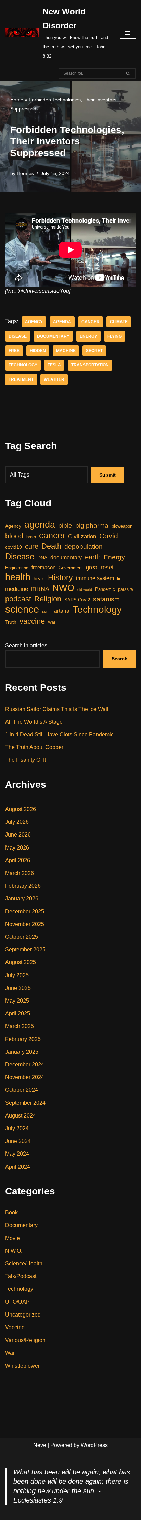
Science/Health (23, 1263)
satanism (106, 599)
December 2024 (24, 1064)
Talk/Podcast (20, 1276)
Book (11, 1212)
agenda (62, 321)
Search (120, 659)
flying (114, 336)
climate (119, 321)
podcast (18, 599)
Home (16, 99)
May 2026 (17, 848)
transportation (90, 365)
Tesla (54, 365)
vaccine (32, 621)
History (60, 577)
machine (66, 350)
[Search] (128, 73)
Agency (34, 321)
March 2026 (19, 873)
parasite (125, 589)
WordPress (94, 1445)
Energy (88, 336)
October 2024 (21, 1090)
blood (14, 536)
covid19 (13, 547)
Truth (10, 622)
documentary (53, 336)
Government (71, 567)
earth (93, 557)
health (17, 577)
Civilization (82, 536)
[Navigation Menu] (128, 33)
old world (84, 589)
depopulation (83, 546)
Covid (108, 536)
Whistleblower (22, 1366)
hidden (38, 350)
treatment (21, 379)
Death (51, 546)
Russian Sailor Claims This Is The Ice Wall (56, 709)
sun (45, 611)
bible (65, 525)
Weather (54, 379)
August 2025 (20, 962)
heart (39, 578)
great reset (100, 567)
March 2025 (19, 1026)
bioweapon (122, 526)
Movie (12, 1238)
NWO (63, 588)
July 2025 (17, 975)
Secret (94, 350)
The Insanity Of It (25, 760)
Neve (39, 1445)
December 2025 (24, 911)
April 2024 (17, 1167)
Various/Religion (25, 1340)
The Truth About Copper (34, 747)
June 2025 (18, 988)
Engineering (16, 567)
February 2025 (23, 1039)
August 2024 (20, 1116)
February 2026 (23, 886)
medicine (16, 589)
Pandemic (105, 589)
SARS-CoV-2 (77, 600)
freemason (43, 567)
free (14, 350)
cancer (90, 321)
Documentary (21, 1225)
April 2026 (17, 860)
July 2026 (17, 822)
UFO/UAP (17, 1302)
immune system (95, 578)
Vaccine (15, 1327)
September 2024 (25, 1103)
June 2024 (18, 1141)
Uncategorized (23, 1315)
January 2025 (21, 1052)
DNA (42, 557)
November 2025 (24, 924)
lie (119, 578)
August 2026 (20, 809)
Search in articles (26, 645)
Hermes (25, 173)
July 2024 (17, 1128)
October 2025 (21, 937)
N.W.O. (13, 1251)
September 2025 (25, 949)
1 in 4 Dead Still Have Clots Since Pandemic (59, 734)
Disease (18, 336)
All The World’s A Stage (34, 722)
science (22, 609)
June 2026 (18, 835)
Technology (23, 365)
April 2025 (17, 1013)
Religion (47, 599)
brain (31, 536)
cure (31, 546)
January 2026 (21, 898)
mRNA (40, 588)
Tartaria (60, 611)
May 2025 (17, 1001)
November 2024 (24, 1077)
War (51, 622)
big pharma (91, 525)
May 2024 (17, 1154)
